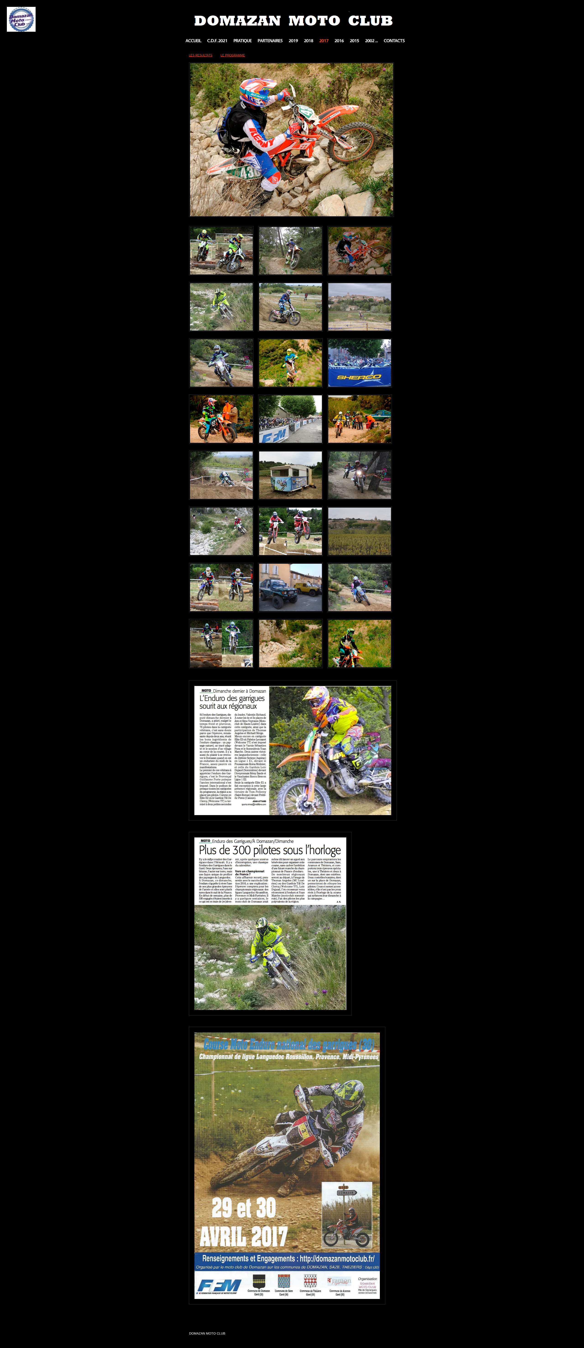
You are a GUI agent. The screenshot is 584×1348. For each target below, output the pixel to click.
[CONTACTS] (394, 41)
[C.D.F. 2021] (217, 41)
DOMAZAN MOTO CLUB (292, 17)
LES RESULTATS (200, 55)
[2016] (339, 41)
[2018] (308, 41)
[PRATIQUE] (242, 41)
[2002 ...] (371, 41)
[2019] (293, 41)
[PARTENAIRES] (270, 41)
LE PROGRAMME (233, 55)
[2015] (354, 41)
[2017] (323, 41)
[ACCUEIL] (193, 41)
